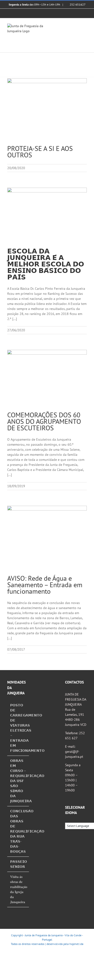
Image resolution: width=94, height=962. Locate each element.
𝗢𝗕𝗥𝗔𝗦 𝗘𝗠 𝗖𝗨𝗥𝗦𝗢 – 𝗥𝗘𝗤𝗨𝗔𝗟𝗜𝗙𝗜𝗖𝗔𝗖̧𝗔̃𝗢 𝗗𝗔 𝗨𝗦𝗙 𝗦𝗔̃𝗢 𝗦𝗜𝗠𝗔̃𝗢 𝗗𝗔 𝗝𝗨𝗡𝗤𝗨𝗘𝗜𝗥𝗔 (18, 780)
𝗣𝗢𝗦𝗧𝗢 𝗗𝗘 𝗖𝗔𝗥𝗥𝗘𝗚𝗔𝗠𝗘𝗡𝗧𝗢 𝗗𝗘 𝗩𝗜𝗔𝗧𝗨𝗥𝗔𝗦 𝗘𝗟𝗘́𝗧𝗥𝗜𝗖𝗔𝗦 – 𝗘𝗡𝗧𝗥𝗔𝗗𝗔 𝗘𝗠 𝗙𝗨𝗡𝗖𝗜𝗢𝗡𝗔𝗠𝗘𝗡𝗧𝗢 (18, 728)
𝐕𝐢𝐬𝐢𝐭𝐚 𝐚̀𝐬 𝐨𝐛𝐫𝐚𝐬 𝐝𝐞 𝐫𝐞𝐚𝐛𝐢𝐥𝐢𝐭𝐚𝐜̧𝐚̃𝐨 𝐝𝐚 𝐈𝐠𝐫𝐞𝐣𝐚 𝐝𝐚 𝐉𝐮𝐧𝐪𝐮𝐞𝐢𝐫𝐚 (18, 889)
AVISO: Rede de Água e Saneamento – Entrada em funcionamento (44, 585)
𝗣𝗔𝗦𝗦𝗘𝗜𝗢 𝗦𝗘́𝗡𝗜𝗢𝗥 (18, 864)
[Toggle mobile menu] (85, 26)
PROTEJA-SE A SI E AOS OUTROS (40, 151)
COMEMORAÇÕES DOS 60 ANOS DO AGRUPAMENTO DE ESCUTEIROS (44, 421)
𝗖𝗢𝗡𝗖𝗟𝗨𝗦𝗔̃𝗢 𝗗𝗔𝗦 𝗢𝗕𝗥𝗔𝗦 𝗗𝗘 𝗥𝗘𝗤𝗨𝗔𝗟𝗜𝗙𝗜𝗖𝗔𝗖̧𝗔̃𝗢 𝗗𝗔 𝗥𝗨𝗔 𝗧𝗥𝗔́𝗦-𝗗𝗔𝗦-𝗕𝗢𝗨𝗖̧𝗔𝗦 (18, 831)
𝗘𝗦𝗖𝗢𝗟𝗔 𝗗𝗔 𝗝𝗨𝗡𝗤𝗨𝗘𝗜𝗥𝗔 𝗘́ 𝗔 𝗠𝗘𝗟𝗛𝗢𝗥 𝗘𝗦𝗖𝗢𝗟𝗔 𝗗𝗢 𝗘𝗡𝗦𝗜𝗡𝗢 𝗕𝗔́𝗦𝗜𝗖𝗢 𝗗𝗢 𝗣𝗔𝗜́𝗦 (45, 264)
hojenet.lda (76, 944)
